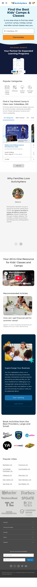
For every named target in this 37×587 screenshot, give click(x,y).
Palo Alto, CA (23, 475)
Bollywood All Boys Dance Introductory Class (14, 146)
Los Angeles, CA (24, 469)
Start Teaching (18, 398)
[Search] (6, 3)
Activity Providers (8, 527)
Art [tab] (28, 118)
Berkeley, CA (7, 465)
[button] (16, 244)
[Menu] (3, 3)
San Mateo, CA (23, 484)
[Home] (19, 3)
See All (18, 166)
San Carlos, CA (8, 480)
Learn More (18, 404)
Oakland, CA (7, 475)
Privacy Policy (30, 572)
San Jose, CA (7, 484)
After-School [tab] (20, 118)
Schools (5, 532)
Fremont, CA (23, 465)
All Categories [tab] (8, 118)
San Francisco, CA (24, 480)
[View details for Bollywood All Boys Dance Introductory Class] (16, 133)
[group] (16, 143)
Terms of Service (7, 574)
